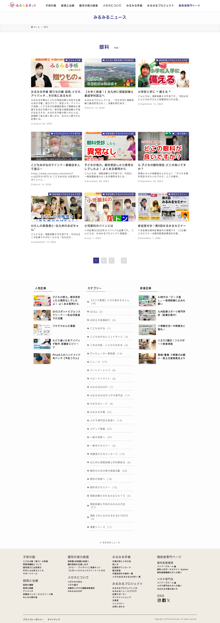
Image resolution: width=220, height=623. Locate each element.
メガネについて (112, 5)
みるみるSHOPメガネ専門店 (110, 395)
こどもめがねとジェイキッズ (109, 337)
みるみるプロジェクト (160, 5)
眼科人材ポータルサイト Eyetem (172, 569)
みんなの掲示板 (30, 597)
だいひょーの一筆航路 (106, 353)
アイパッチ (28, 591)
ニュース (98, 362)
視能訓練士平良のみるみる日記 (107, 505)
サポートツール (30, 573)
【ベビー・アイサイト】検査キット (84, 567)
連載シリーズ (101, 527)
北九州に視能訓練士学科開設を (110, 462)
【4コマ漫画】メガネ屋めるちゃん (110, 301)
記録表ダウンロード (121, 567)
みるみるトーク (101, 404)
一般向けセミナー (103, 445)
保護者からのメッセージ (107, 454)
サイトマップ (54, 619)
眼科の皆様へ (101, 479)
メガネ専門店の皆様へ (106, 420)
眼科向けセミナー (103, 487)
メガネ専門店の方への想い (169, 586)
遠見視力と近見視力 (32, 567)
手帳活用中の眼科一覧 (122, 573)
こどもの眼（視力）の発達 (35, 561)
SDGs (96, 312)
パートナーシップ (103, 370)
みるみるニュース (110, 17)
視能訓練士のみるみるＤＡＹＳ (110, 496)
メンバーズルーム (165, 566)
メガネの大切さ (75, 582)
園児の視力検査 (88, 5)
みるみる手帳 (134, 5)
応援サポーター (119, 594)
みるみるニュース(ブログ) (124, 591)
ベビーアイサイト (103, 379)
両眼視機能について (32, 564)
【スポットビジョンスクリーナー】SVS (86, 570)
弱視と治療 (67, 5)
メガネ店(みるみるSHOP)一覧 (126, 577)
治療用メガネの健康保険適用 (81, 588)
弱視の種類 (28, 585)
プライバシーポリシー (33, 619)
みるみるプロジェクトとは (124, 588)
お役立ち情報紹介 (103, 320)
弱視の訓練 (28, 588)
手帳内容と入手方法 (121, 561)
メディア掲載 (101, 429)
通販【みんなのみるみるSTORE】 (109, 517)
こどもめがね (100, 328)
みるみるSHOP (101, 387)
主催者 (115, 600)
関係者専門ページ (189, 5)
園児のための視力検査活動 (108, 471)
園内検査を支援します (78, 564)
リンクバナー (118, 603)
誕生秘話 (116, 570)
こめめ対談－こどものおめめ (109, 345)
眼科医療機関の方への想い (169, 572)
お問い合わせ (118, 607)
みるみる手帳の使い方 (167, 589)
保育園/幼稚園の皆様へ (79, 561)
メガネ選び (73, 585)
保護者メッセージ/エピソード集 (38, 594)
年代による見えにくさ (33, 570)
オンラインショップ (121, 597)
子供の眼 (51, 5)
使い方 (115, 564)
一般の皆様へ (101, 437)
